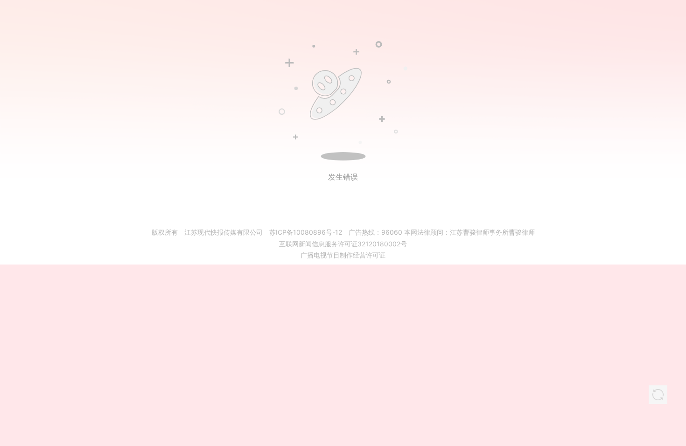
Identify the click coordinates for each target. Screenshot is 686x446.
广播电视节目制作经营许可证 (343, 255)
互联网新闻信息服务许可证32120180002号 (343, 244)
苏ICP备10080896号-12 (305, 232)
